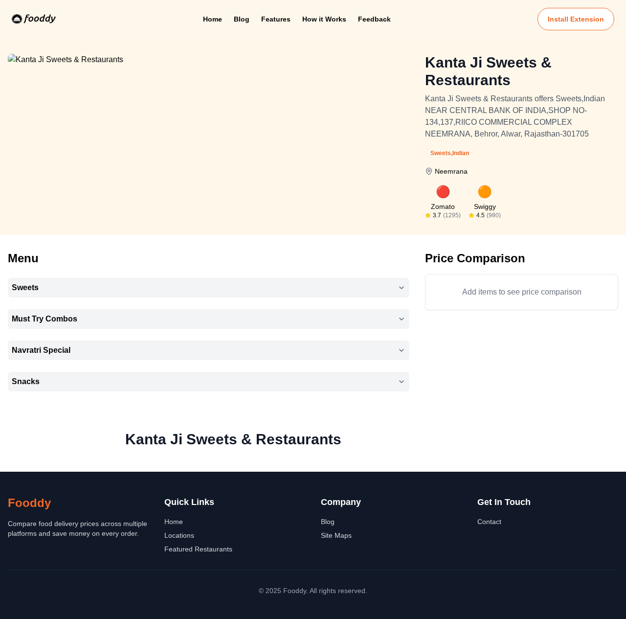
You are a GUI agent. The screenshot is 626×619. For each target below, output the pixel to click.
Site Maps (336, 535)
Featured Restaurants (198, 549)
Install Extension (576, 19)
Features (276, 19)
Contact (489, 522)
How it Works (324, 19)
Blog (241, 19)
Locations (179, 535)
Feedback (374, 19)
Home (212, 19)
